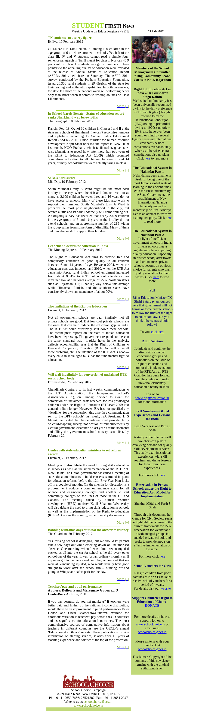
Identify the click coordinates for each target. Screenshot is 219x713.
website (165, 588)
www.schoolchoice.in (150, 624)
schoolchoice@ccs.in (152, 632)
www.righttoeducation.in (152, 398)
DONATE (152, 605)
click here (157, 332)
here (147, 158)
